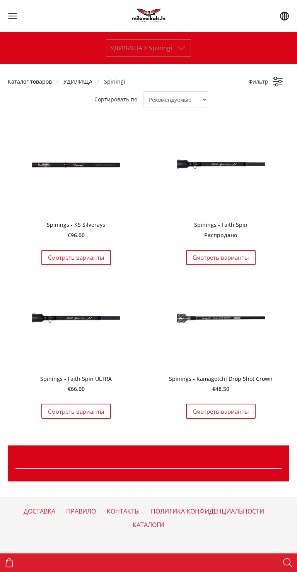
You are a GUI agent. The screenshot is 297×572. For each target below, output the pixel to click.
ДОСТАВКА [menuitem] (39, 511)
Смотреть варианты (76, 257)
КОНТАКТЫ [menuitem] (123, 511)
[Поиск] (287, 562)
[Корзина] (9, 562)
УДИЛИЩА (77, 81)
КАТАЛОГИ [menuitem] (148, 525)
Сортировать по (115, 99)
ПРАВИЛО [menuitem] (81, 511)
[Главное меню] (12, 16)
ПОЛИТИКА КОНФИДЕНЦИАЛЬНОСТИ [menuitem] (207, 511)
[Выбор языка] (284, 16)
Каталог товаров (30, 81)
